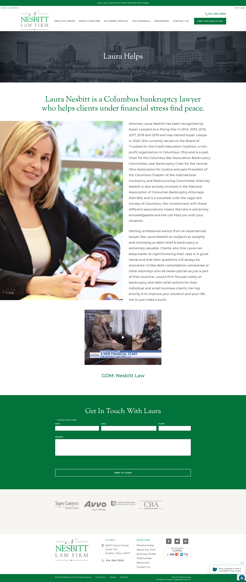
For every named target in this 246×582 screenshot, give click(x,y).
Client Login (239, 8)
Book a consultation (10, 8)
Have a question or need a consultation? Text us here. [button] (230, 569)
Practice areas (64, 21)
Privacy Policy (101, 577)
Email (104, 424)
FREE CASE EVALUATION (210, 21)
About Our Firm (89, 21)
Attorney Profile (116, 21)
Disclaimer (124, 577)
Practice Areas (145, 545)
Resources (143, 562)
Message (59, 437)
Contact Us (143, 567)
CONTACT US (181, 21)
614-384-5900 (115, 560)
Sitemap (113, 577)
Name (58, 424)
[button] (242, 578)
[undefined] (178, 509)
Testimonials (141, 21)
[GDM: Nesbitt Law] (123, 337)
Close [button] (242, 563)
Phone (162, 424)
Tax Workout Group (184, 577)
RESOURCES (162, 21)
